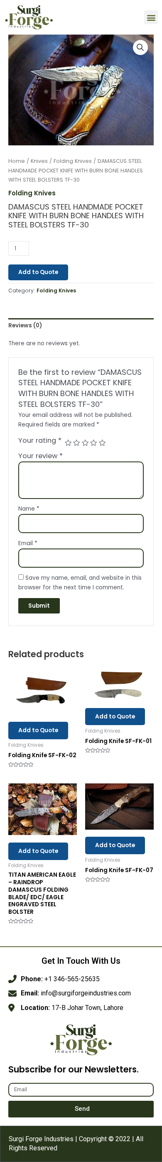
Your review (40, 456)
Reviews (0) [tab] (25, 325)
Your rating (39, 440)
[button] (151, 17)
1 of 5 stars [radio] (68, 442)
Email (27, 543)
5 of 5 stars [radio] (102, 442)
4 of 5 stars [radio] (93, 442)
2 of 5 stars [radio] (76, 442)
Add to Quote (38, 272)
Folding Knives (73, 161)
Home (16, 161)
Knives (39, 161)
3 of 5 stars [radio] (85, 442)
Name (28, 509)
